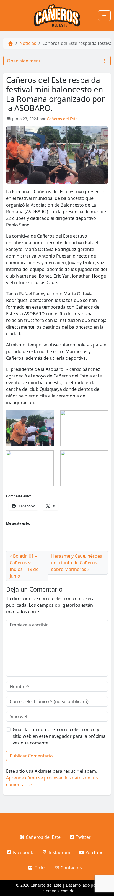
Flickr (39, 868)
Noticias (27, 43)
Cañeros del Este (62, 118)
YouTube (93, 852)
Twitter (83, 837)
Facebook (22, 852)
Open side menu (24, 61)
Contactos (70, 868)
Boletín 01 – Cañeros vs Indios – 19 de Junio (24, 566)
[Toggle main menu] (104, 15)
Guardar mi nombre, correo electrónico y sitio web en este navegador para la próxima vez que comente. (59, 736)
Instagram (58, 852)
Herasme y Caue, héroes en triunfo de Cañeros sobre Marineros (76, 562)
